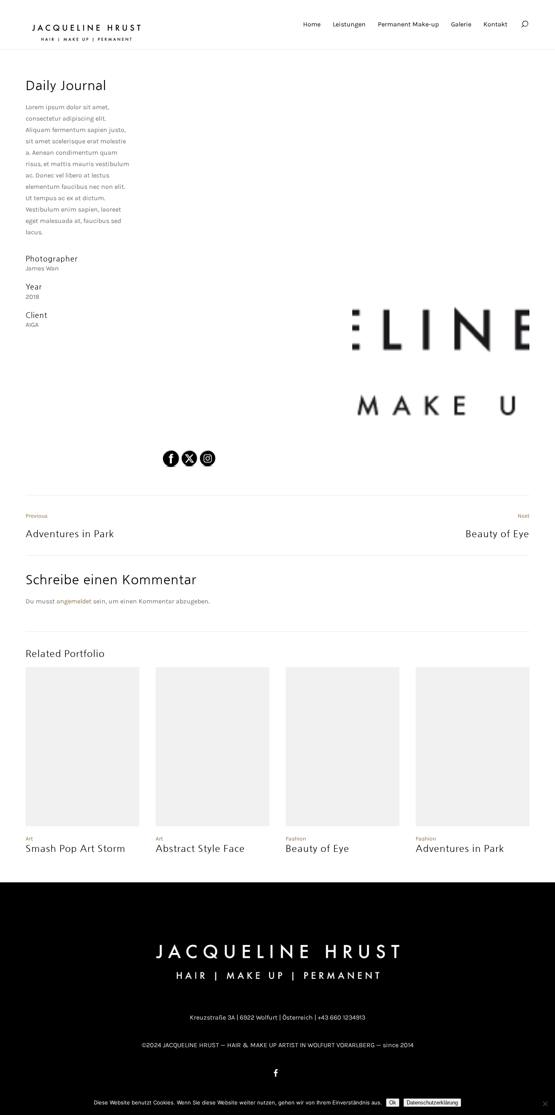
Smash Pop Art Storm (76, 848)
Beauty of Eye (317, 848)
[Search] (524, 24)
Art (29, 838)
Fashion (296, 838)
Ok (392, 1103)
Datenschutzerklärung (432, 1103)
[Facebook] (275, 1072)
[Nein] (545, 1104)
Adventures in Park (460, 848)
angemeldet (73, 601)
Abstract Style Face (200, 848)
